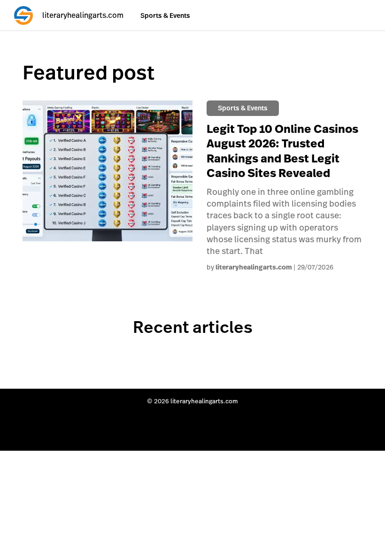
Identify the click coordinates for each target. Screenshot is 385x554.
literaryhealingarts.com (254, 267)
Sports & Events (165, 15)
